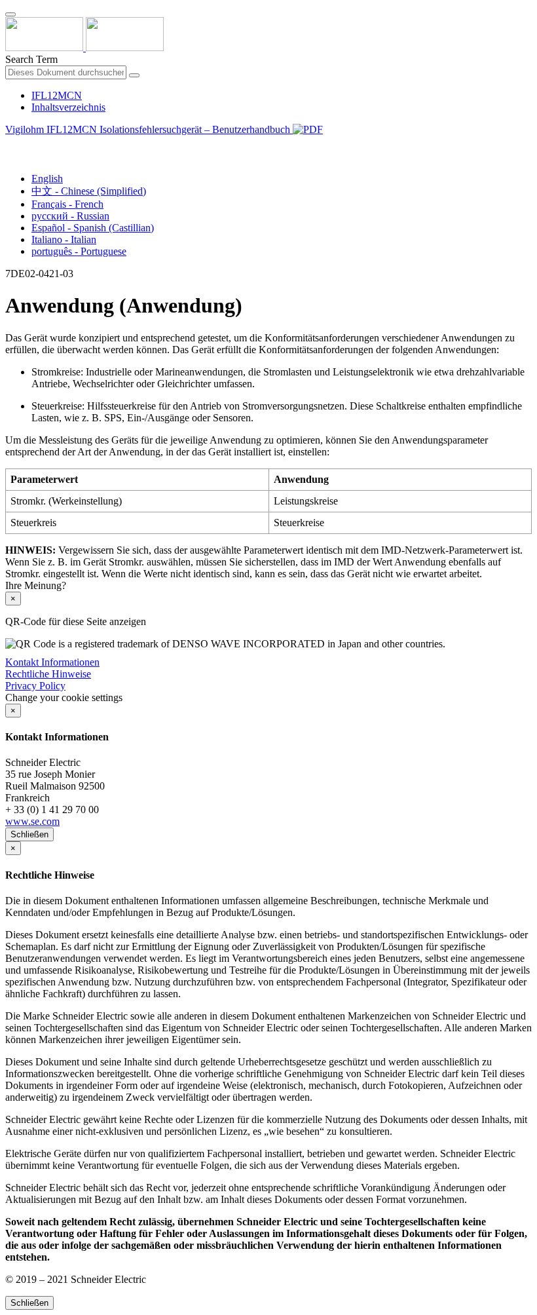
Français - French (67, 204)
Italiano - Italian (63, 239)
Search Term (31, 59)
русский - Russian (70, 215)
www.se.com (32, 821)
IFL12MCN (56, 95)
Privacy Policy (35, 685)
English (47, 178)
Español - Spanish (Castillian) (92, 227)
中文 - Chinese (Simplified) (88, 191)
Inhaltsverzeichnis (68, 107)
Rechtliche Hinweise (48, 673)
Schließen (29, 834)
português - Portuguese (78, 251)
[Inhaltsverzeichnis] (10, 144)
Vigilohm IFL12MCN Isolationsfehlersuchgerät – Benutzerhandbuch (149, 129)
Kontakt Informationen (52, 662)
